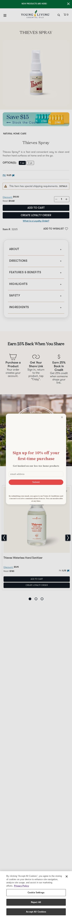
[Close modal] (62, 417)
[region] (36, 894)
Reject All (36, 902)
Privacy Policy (21, 886)
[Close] (66, 876)
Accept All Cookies (36, 911)
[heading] (36, 455)
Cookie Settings (36, 892)
